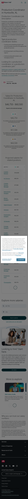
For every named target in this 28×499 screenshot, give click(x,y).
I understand (21, 259)
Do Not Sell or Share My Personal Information (7, 260)
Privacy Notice (18, 255)
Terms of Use (21, 252)
